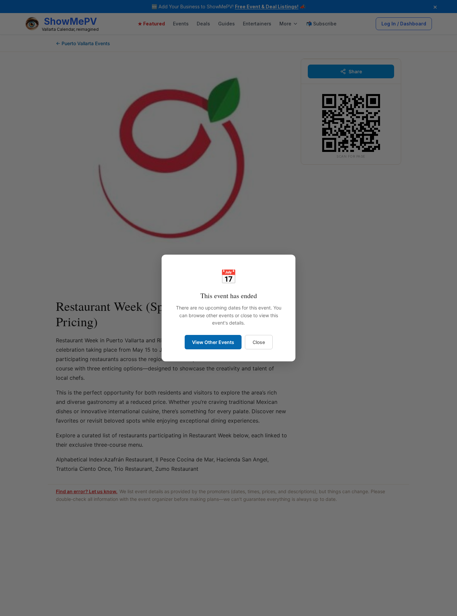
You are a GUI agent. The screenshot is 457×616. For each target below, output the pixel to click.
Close (259, 342)
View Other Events (213, 342)
